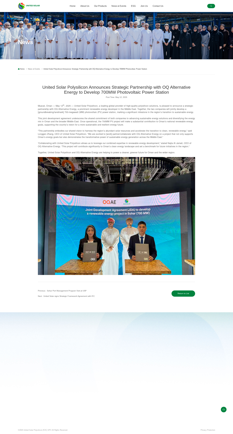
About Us (84, 6)
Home (73, 6)
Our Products (100, 6)
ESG (133, 6)
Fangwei (30, 433)
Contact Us (158, 6)
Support (21, 433)
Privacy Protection (208, 430)
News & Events (119, 6)
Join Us (144, 6)
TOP (223, 410)
